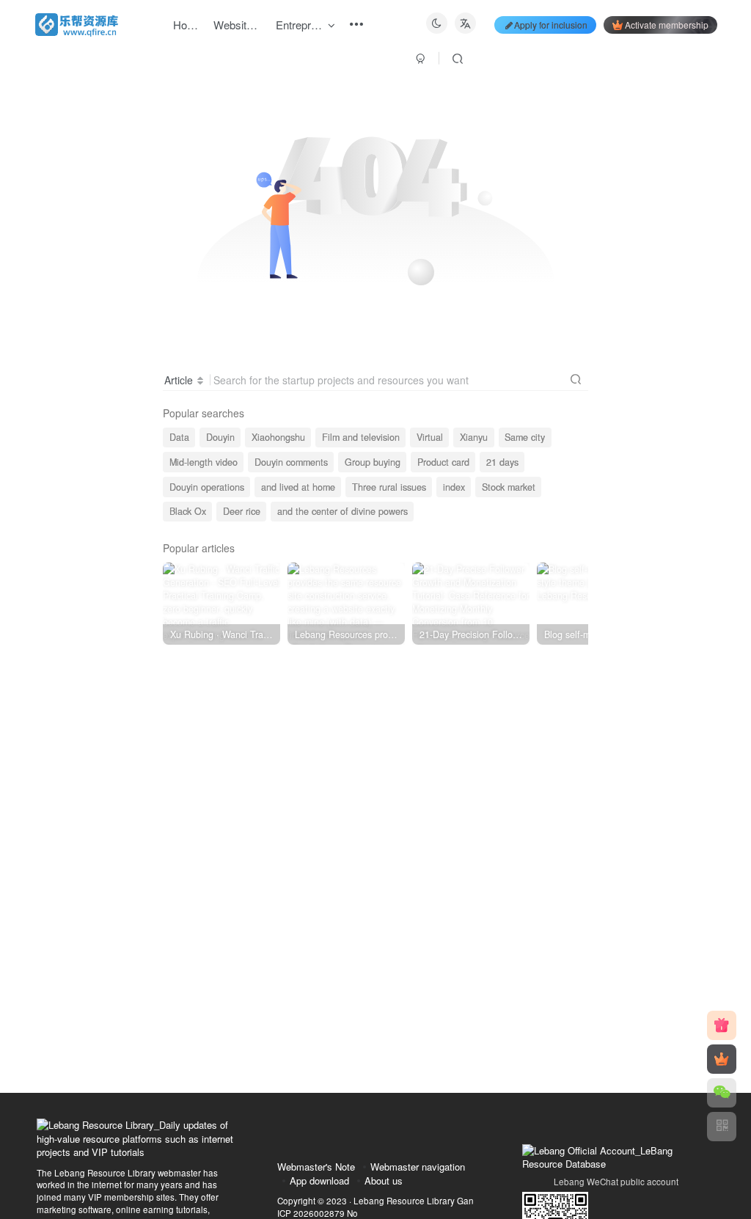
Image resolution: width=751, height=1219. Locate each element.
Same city (525, 437)
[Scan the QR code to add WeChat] (721, 1093)
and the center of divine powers (342, 511)
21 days (502, 462)
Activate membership (666, 24)
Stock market (508, 487)
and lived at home (298, 487)
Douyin (220, 437)
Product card (443, 462)
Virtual (430, 437)
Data (179, 437)
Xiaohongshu (278, 437)
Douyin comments (291, 462)
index (454, 487)
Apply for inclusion (550, 24)
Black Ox (187, 511)
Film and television (361, 437)
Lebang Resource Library (404, 1201)
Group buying (372, 462)
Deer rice (241, 511)
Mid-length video (203, 462)
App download (319, 1180)
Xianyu (474, 437)
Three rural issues (389, 487)
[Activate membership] (721, 1059)
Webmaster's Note (316, 1167)
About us (383, 1180)
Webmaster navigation (417, 1167)
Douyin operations (206, 487)
